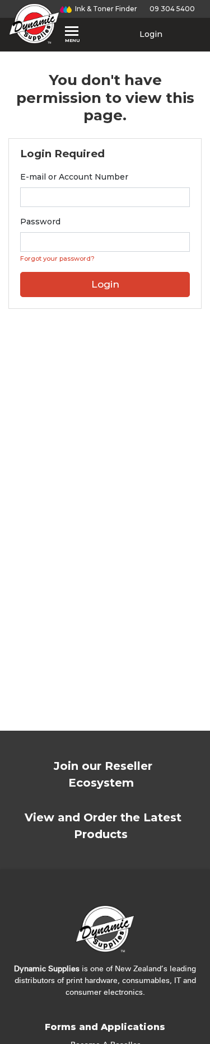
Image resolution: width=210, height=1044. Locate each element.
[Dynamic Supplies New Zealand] (34, 23)
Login (149, 34)
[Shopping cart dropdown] (187, 34)
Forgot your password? (57, 258)
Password (40, 222)
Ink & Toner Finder (104, 8)
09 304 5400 (170, 8)
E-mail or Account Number (74, 177)
